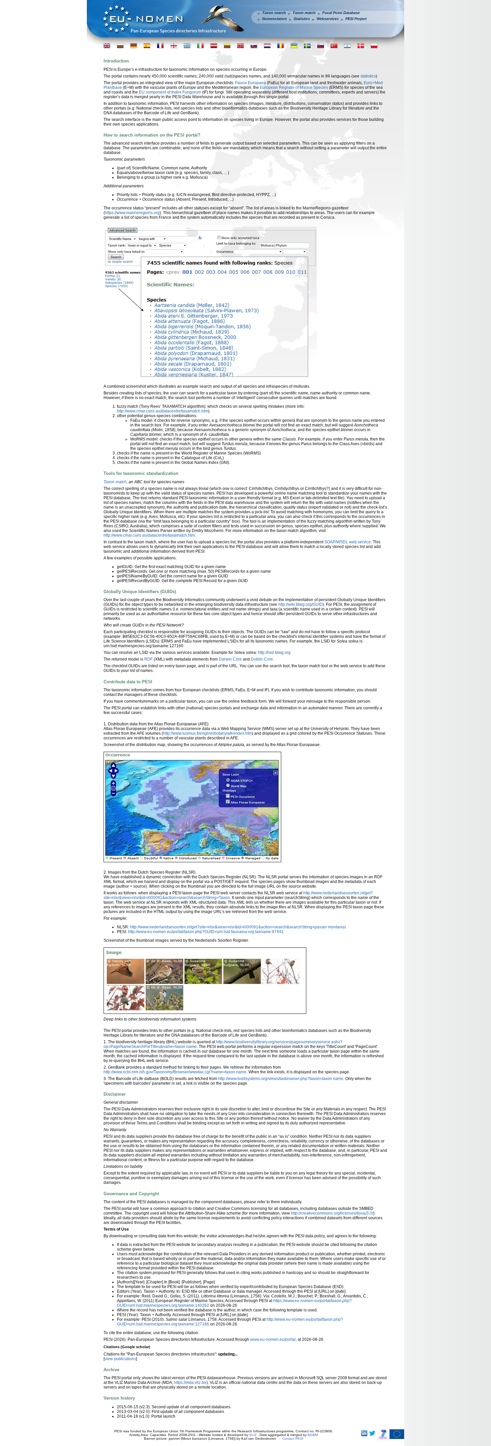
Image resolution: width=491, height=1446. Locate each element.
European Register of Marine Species (294, 87)
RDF (148, 659)
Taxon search (274, 13)
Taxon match (304, 13)
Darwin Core (230, 659)
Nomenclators (274, 19)
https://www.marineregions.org (132, 212)
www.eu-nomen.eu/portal (273, 1339)
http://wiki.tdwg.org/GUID (300, 604)
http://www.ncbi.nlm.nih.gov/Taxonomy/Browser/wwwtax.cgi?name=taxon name (175, 1072)
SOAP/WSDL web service (347, 542)
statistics (368, 76)
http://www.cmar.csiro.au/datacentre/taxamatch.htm (162, 411)
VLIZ (253, 1435)
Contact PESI (292, 1438)
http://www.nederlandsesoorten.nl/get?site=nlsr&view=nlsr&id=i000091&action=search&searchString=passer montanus (238, 927)
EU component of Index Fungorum (170, 92)
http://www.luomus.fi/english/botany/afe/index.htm (207, 733)
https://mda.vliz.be (190, 1382)
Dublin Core (262, 659)
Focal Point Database (341, 13)
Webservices (328, 19)
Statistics (302, 19)
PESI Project (356, 19)
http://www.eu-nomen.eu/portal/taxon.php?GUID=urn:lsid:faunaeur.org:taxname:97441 (206, 931)
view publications (120, 1359)
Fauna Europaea (250, 82)
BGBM (313, 1435)
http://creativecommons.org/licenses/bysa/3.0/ (332, 1213)
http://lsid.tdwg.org (274, 652)
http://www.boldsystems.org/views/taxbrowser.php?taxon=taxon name (280, 1078)
